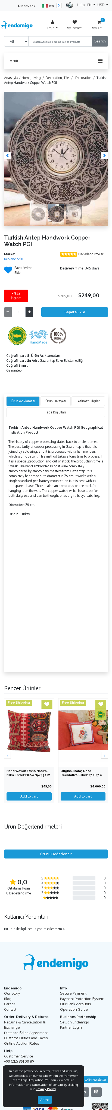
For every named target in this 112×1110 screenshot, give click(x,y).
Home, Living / (33, 78)
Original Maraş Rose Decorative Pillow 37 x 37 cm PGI (83, 775)
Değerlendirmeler (90, 254)
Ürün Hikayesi (55, 401)
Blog (7, 998)
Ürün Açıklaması (23, 401)
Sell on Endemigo (74, 1022)
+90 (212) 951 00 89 (19, 1061)
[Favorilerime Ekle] (8, 272)
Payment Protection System (82, 998)
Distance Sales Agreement (26, 1033)
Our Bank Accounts (75, 1004)
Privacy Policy (46, 1089)
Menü (14, 61)
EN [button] (89, 4)
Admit (44, 1099)
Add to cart (83, 796)
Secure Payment (73, 993)
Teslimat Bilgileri (88, 401)
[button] (7, 155)
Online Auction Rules (21, 1043)
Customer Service (18, 1056)
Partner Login (71, 1027)
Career (9, 1004)
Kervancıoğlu (13, 259)
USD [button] (101, 4)
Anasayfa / (12, 78)
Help (81, 4)
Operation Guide (74, 1009)
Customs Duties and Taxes (26, 1038)
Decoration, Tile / (60, 78)
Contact (10, 1009)
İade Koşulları (56, 412)
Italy (53, 6)
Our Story (12, 993)
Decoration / (86, 78)
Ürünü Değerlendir (56, 854)
